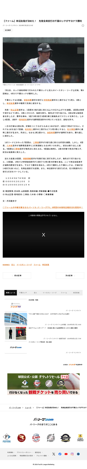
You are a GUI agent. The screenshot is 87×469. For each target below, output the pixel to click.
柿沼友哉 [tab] (76, 293)
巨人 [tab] (35, 293)
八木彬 (10, 145)
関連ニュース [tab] (10, 293)
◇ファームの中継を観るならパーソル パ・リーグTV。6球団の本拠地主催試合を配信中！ (43, 207)
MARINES (6, 264)
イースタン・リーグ (24, 264)
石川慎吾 (71, 129)
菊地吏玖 (23, 119)
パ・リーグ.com (15, 407)
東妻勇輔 (27, 158)
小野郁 (17, 148)
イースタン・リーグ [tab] (50, 293)
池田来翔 (51, 132)
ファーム (37, 264)
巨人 (13, 264)
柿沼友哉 (11, 103)
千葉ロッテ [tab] (23, 293)
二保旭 (36, 142)
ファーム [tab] (64, 293)
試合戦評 (8, 30)
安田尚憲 (28, 100)
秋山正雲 (15, 109)
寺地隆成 (48, 100)
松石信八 (29, 129)
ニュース (28, 407)
